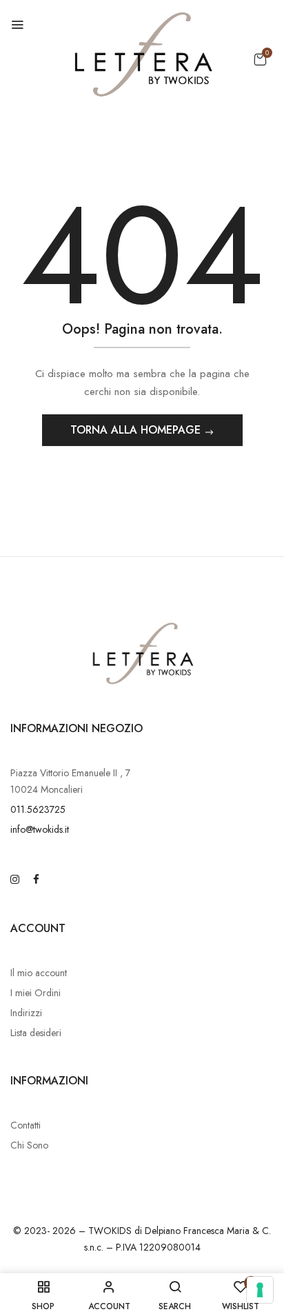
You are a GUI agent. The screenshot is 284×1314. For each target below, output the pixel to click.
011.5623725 (37, 809)
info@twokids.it (39, 829)
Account (37, 928)
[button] (260, 59)
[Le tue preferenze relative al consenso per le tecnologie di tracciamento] (260, 1290)
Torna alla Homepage (137, 430)
